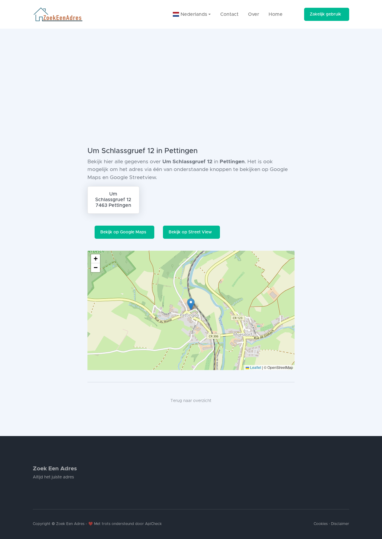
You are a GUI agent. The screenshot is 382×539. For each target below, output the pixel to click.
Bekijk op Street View (190, 232)
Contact (229, 14)
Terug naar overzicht (190, 401)
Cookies (321, 524)
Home (276, 14)
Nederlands (193, 14)
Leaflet (255, 367)
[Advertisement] (191, 73)
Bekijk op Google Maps (123, 232)
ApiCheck (153, 524)
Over (253, 14)
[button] (191, 304)
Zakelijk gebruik (325, 14)
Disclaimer (340, 524)
